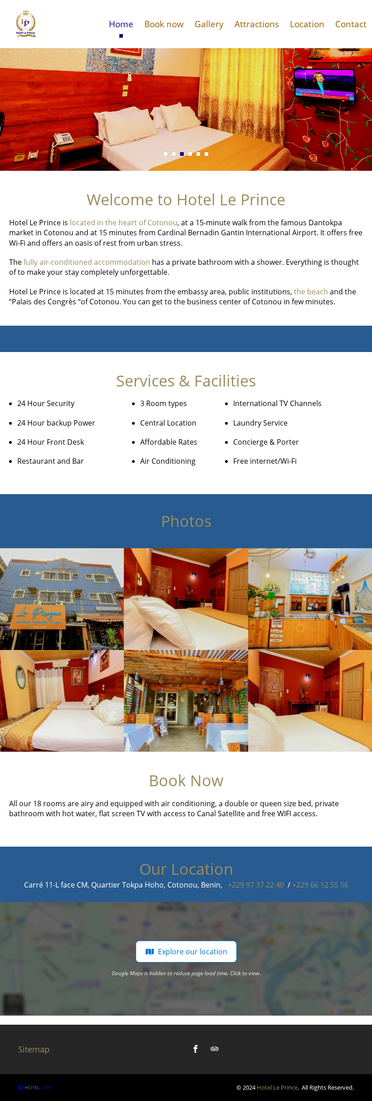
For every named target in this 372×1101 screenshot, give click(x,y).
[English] (345, 13)
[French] (357, 13)
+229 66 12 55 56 (320, 885)
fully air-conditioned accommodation (87, 262)
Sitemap (33, 1049)
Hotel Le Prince (277, 1087)
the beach (310, 292)
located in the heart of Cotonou (123, 223)
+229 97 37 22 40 (256, 885)
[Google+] (233, 1048)
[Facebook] (195, 1048)
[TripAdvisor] (214, 1048)
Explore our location (192, 952)
